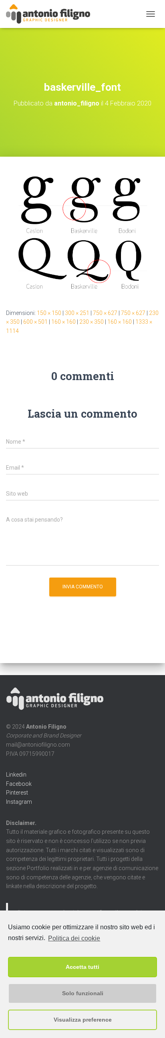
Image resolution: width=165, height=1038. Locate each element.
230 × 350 (91, 322)
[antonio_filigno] (51, 14)
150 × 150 (49, 313)
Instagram (19, 802)
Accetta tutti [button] (82, 967)
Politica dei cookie (74, 938)
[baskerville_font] (82, 232)
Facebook (19, 784)
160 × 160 (63, 322)
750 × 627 (105, 313)
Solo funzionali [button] (82, 993)
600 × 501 (35, 322)
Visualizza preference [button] (83, 1019)
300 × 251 (77, 313)
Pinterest (17, 792)
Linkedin (16, 774)
